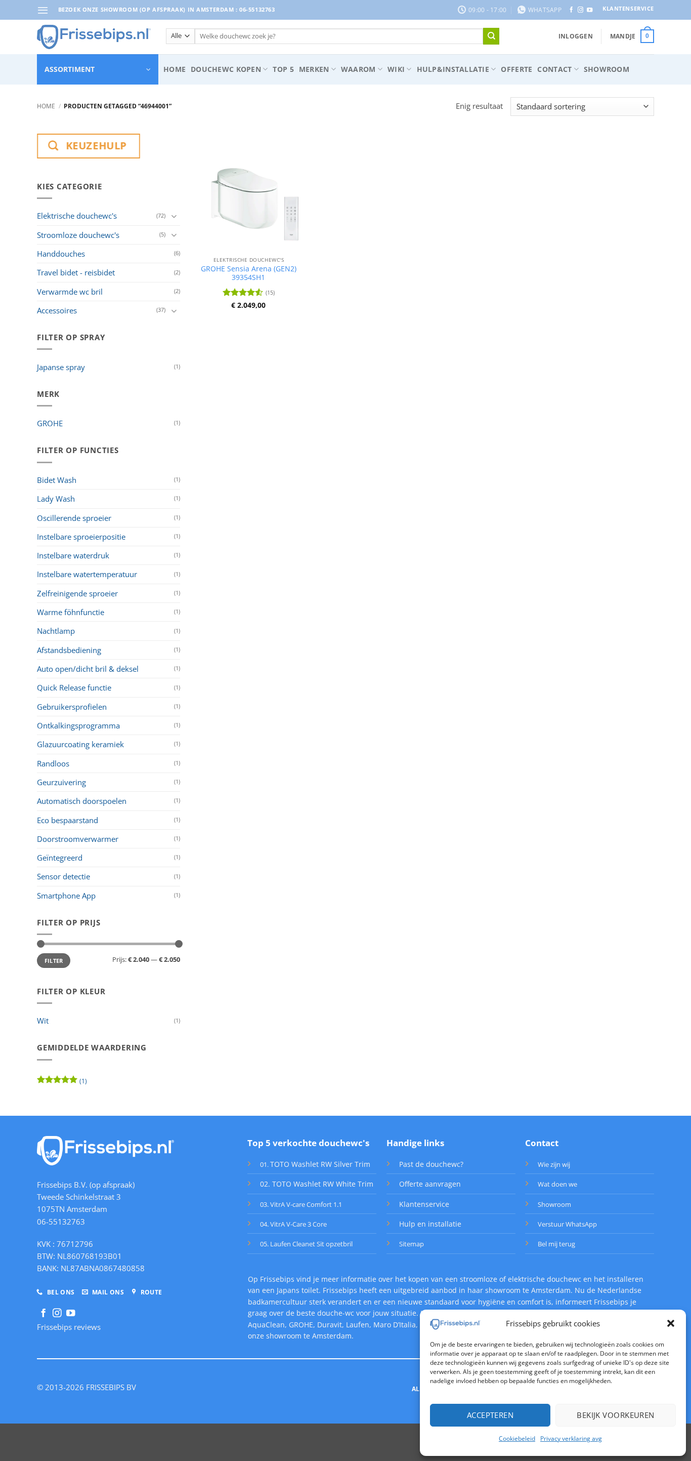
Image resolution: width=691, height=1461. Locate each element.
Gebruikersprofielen (72, 707)
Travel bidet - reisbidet (76, 272)
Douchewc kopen (226, 69)
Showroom (606, 69)
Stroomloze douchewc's (78, 235)
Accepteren (490, 1415)
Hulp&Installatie (453, 69)
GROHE (50, 423)
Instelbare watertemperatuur (87, 574)
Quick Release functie (74, 687)
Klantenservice (424, 1204)
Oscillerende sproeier (74, 518)
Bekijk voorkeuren (616, 1415)
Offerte (516, 69)
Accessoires (57, 310)
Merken (314, 69)
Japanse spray (61, 367)
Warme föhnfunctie (70, 612)
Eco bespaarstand (67, 820)
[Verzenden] (491, 36)
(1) (62, 1083)
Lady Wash (56, 499)
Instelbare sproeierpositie (81, 537)
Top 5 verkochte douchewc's (308, 1143)
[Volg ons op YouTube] (589, 10)
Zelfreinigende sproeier (77, 593)
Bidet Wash (56, 480)
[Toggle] (174, 216)
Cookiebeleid (517, 1438)
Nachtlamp (56, 631)
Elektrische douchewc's (77, 216)
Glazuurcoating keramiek (80, 744)
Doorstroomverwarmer (77, 839)
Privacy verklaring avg (571, 1438)
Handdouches (61, 254)
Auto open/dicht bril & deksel (88, 669)
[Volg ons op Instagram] (580, 10)
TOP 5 (283, 69)
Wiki (396, 69)
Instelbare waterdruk (73, 555)
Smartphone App (66, 895)
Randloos (53, 763)
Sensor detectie (63, 876)
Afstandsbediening (69, 650)
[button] (671, 1323)
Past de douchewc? (431, 1164)
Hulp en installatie (430, 1224)
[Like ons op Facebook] (571, 10)
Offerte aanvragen (430, 1184)
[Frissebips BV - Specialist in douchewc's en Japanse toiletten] (94, 37)
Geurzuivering (61, 782)
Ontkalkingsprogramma (78, 725)
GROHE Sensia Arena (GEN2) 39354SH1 (248, 273)
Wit (43, 1021)
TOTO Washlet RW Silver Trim (320, 1164)
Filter (54, 960)
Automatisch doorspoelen (81, 801)
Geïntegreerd (59, 858)
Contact (554, 69)
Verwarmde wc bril (70, 292)
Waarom (358, 69)
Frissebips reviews (69, 1327)
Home (174, 69)
